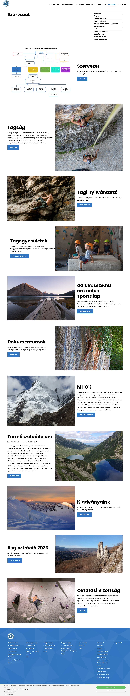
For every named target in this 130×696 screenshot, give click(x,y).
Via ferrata (101, 4)
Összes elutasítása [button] (111, 690)
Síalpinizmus (79, 4)
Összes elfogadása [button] (110, 687)
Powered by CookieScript (8, 694)
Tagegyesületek (100, 21)
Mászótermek (30, 645)
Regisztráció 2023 (100, 37)
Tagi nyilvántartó (100, 18)
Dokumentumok (99, 26)
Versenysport (48, 648)
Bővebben (12, 687)
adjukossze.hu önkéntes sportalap (106, 24)
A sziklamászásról (14, 645)
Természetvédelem (101, 31)
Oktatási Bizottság (100, 39)
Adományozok (85, 311)
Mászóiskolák (12, 648)
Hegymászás (90, 4)
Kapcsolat (122, 4)
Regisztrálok (84, 205)
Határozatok (12, 651)
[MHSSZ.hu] (6, 3)
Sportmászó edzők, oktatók (32, 652)
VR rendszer (30, 648)
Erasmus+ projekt (14, 660)
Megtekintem (84, 514)
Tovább (82, 79)
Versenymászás (67, 4)
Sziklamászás (54, 4)
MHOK (96, 29)
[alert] (65, 690)
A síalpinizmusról (49, 645)
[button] (12, 689)
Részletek (13, 148)
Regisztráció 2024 (103, 675)
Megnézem (13, 354)
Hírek (10, 663)
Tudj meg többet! (86, 415)
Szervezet (112, 4)
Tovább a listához (19, 256)
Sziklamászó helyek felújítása (14, 655)
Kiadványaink (99, 34)
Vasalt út (82, 645)
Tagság (96, 16)
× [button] (128, 685)
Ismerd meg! (14, 476)
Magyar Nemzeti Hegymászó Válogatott (69, 649)
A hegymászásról (67, 645)
